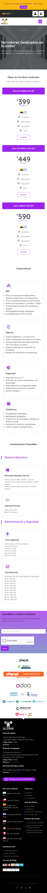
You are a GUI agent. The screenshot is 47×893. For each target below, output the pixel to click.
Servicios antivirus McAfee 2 (23, 4)
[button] (40, 21)
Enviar (5, 648)
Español (7, 13)
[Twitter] (21, 888)
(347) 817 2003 (14, 772)
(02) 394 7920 (14, 744)
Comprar (23, 137)
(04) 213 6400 (14, 762)
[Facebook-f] (17, 888)
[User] (35, 13)
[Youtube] (30, 888)
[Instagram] (25, 888)
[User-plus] (41, 13)
